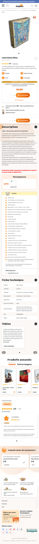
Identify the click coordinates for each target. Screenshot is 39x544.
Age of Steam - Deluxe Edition (8, 388)
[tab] (12, 364)
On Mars (20, 387)
